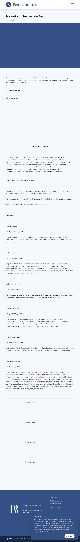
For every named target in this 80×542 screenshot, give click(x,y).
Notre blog (54, 497)
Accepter (69, 536)
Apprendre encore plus (41, 531)
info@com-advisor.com (32, 506)
